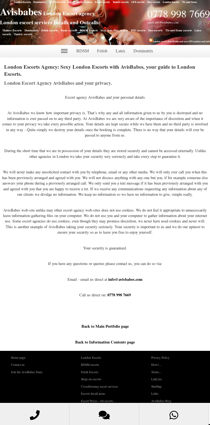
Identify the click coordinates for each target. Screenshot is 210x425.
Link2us (156, 379)
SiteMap (156, 386)
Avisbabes (21, 11)
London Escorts (22, 2)
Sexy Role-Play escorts (114, 30)
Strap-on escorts (91, 379)
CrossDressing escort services (99, 386)
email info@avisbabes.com (163, 22)
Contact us (17, 365)
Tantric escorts (121, 2)
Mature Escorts (12, 30)
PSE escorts (138, 30)
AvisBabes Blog (161, 401)
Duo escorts (153, 2)
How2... (156, 365)
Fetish (102, 50)
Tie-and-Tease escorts (178, 30)
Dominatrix (39, 2)
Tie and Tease (189, 2)
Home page (18, 357)
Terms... (156, 372)
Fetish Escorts (89, 372)
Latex (120, 50)
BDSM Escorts (57, 2)
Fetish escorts (102, 2)
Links (154, 393)
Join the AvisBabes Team (26, 372)
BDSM (82, 50)
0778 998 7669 (178, 13)
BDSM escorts (90, 365)
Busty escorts (69, 30)
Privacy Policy (160, 357)
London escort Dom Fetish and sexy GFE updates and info (181, 41)
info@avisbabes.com (125, 279)
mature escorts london (80, 2)
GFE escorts (138, 2)
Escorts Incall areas (93, 393)
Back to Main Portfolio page (105, 326)
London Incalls (171, 2)
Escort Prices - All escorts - (98, 401)
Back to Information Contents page (105, 342)
